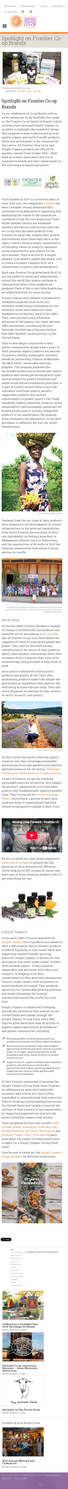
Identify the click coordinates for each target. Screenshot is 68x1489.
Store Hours (10, 6)
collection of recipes (15, 862)
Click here (39, 1135)
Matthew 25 (20, 1131)
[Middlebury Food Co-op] (24, 16)
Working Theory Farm (16, 1135)
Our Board (57, 6)
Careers (44, 6)
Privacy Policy (20, 1478)
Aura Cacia (46, 634)
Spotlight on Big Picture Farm (21, 1409)
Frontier (49, 203)
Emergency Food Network (40, 1127)
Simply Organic (12, 942)
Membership (28, 6)
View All (37, 91)
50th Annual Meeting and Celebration (18, 1462)
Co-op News (10, 11)
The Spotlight (25, 91)
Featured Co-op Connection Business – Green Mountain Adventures (19, 1368)
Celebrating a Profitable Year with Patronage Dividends (20, 1325)
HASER (6, 1131)
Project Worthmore (41, 1131)
